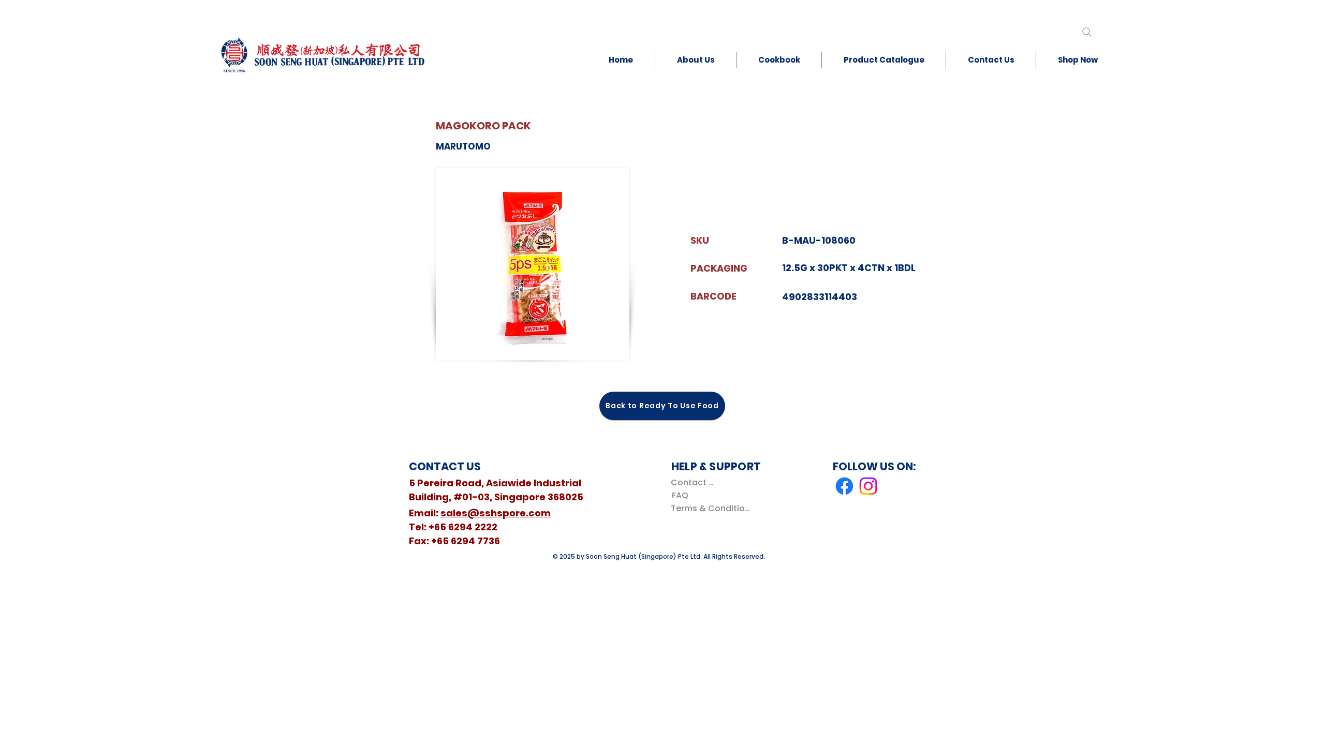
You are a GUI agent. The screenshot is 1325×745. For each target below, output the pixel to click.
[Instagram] (868, 486)
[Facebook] (844, 486)
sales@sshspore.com (495, 512)
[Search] (1086, 31)
